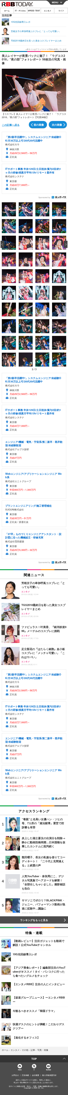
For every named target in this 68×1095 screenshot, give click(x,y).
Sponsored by (44, 197)
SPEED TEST (34, 11)
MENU (55, 2)
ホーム (7, 11)
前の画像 (39, 124)
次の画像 (57, 124)
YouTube (48, 1069)
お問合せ (15, 1075)
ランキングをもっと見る (34, 920)
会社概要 (35, 1075)
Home (19, 1069)
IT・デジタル (20, 11)
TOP (34, 1059)
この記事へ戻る (11, 125)
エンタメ (47, 11)
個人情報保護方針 (49, 1075)
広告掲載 (25, 1075)
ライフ (61, 11)
